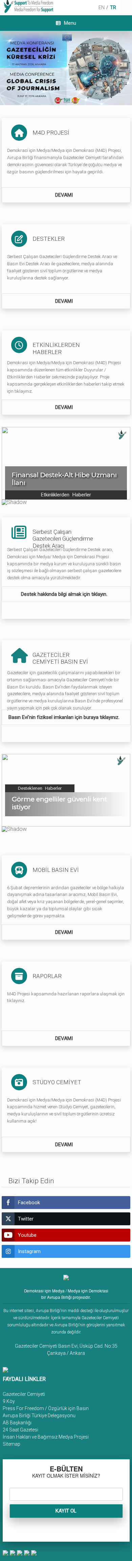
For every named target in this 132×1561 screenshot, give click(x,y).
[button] (66, 463)
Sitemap (11, 1444)
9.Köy (9, 1401)
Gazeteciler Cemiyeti (24, 1394)
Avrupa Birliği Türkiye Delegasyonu (39, 1415)
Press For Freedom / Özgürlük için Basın (46, 1408)
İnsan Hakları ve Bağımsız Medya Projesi (46, 1437)
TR (113, 7)
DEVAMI (64, 195)
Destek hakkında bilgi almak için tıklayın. (65, 594)
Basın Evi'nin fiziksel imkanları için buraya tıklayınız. (64, 717)
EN (101, 7)
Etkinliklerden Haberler (66, 495)
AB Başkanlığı (17, 1422)
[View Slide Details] (66, 68)
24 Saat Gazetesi (20, 1429)
